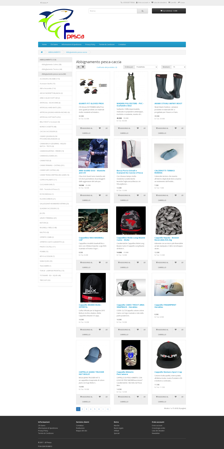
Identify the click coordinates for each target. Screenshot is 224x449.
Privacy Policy (90, 44)
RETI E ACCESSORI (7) (47, 256)
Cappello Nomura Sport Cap (168, 372)
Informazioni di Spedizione (71, 44)
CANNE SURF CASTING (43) (49, 170)
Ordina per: (129, 67)
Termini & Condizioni (106, 44)
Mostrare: (166, 67)
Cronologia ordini (158, 428)
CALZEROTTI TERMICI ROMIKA (165, 171)
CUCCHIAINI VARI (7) (47, 184)
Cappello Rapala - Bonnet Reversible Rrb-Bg (167, 238)
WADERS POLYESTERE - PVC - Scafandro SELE (130, 104)
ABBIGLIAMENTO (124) (48, 60)
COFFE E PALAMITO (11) (48, 180)
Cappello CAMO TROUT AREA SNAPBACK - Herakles (130, 305)
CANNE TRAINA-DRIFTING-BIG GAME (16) (54, 175)
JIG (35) (42, 213)
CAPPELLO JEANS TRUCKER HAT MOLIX (91, 373)
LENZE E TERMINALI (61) (48, 218)
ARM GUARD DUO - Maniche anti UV (92, 171)
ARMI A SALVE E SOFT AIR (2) (50, 98)
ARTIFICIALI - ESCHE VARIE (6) (50, 103)
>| (108, 409)
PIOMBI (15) (44, 251)
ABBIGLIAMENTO (54, 52)
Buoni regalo (118, 428)
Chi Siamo (54, 44)
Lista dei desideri (158, 431)
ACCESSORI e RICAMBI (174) (50, 79)
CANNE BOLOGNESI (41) (48, 156)
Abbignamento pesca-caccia (76, 52)
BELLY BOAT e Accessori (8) (50, 122)
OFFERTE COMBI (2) (47, 237)
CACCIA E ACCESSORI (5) (48, 131)
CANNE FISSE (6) (45, 160)
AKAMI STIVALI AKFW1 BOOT (168, 103)
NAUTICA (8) (44, 232)
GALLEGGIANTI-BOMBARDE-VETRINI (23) (54, 204)
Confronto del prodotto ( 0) (107, 67)
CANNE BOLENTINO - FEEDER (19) (52, 151)
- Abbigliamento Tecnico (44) (51, 69)
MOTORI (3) (44, 223)
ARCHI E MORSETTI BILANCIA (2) (51, 93)
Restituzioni (80, 428)
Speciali (117, 433)
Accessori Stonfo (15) (47, 84)
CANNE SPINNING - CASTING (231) (52, 165)
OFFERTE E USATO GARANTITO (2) (52, 242)
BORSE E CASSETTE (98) (48, 127)
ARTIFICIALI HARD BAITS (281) (50, 107)
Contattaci (122, 44)
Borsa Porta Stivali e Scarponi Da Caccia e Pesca (130, 171)
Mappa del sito (81, 431)
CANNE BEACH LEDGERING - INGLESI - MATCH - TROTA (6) (53, 145)
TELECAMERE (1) (45, 266)
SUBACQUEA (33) (46, 261)
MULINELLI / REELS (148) (48, 228)
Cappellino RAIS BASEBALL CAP (91, 238)
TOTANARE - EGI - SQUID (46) (50, 275)
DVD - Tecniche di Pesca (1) (50, 189)
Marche (116, 425)
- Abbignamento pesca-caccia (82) (53, 74)
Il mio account (157, 425)
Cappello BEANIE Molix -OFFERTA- (90, 305)
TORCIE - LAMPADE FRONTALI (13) (52, 271)
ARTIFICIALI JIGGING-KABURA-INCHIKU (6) (55, 112)
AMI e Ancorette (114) (47, 88)
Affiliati (116, 431)
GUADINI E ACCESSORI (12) (49, 208)
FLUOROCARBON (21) (48, 199)
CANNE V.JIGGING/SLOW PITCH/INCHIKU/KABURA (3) (50, 137)
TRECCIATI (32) (45, 280)
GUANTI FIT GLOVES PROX (91, 103)
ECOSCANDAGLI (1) (47, 194)
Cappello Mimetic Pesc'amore (125, 373)
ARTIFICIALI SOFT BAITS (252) (50, 117)
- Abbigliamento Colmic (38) (50, 64)
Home (44, 44)
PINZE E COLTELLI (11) (47, 247)
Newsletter (156, 433)
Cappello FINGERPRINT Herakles (165, 305)
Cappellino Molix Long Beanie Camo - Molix (131, 238)
